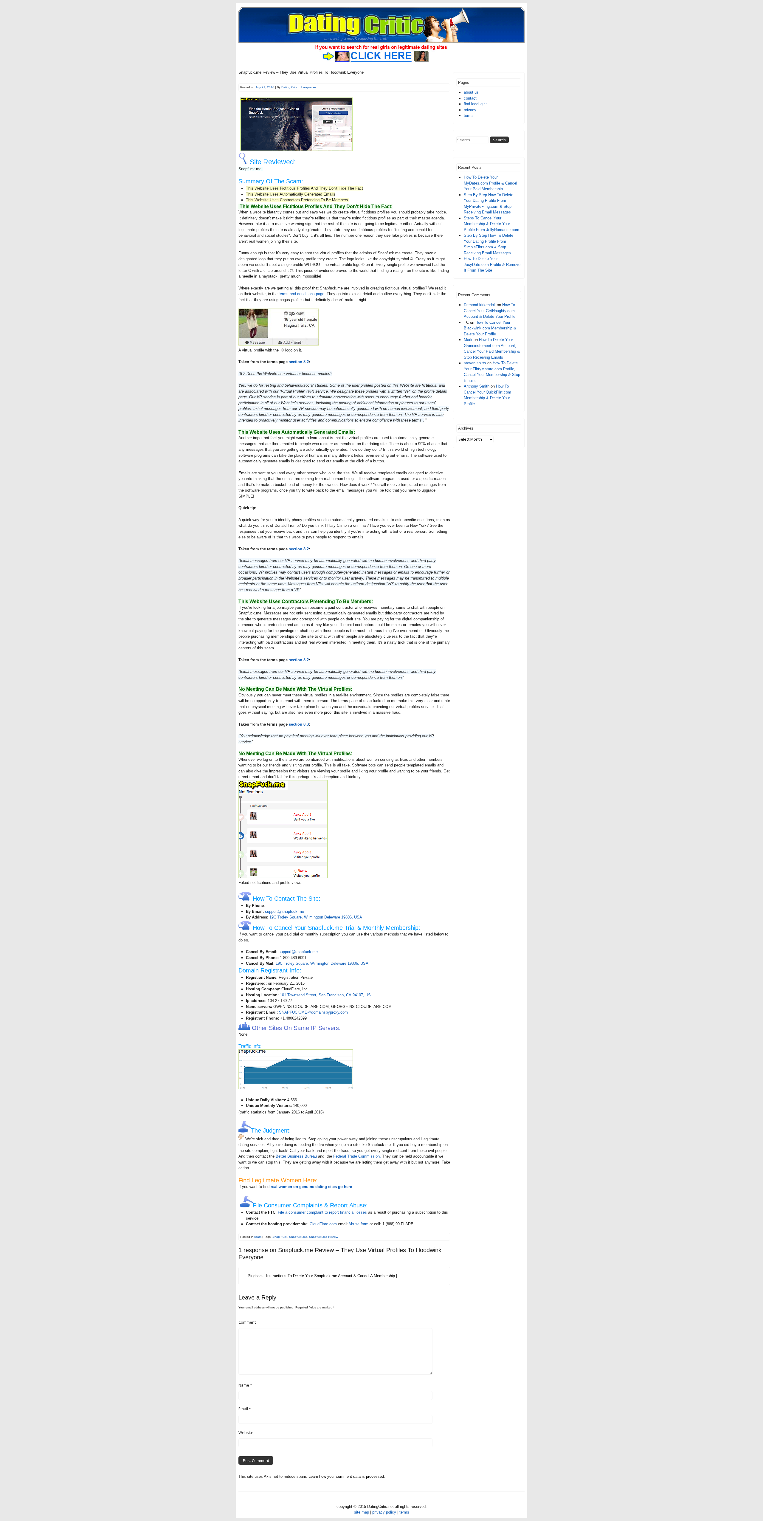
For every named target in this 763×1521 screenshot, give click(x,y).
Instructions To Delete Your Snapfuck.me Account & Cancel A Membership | (331, 1276)
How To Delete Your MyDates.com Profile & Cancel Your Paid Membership (490, 183)
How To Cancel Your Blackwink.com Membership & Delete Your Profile (490, 328)
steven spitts (475, 363)
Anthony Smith (476, 386)
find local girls (476, 104)
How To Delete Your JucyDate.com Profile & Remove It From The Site (492, 264)
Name (245, 1385)
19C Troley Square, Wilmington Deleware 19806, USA (315, 917)
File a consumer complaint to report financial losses (322, 1212)
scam (257, 1236)
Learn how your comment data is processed (346, 1476)
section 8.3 (299, 724)
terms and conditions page (301, 294)
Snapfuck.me (298, 1236)
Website (245, 1432)
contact (470, 98)
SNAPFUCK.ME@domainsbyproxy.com (313, 1012)
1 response (308, 87)
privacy (470, 110)
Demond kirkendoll (480, 305)
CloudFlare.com (323, 1224)
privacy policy (384, 1512)
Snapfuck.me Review (323, 1236)
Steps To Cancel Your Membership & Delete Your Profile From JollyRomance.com (491, 224)
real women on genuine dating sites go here (311, 1186)
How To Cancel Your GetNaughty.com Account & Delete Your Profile (489, 311)
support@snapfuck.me (284, 911)
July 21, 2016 (264, 87)
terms (469, 115)
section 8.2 (299, 362)
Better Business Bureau (296, 1156)
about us (471, 92)
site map (361, 1512)
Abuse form (358, 1224)
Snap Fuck (279, 1236)
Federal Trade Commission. (357, 1156)
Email (244, 1408)
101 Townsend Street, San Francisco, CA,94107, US (325, 995)
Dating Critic (289, 87)
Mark (468, 339)
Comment (247, 1322)
